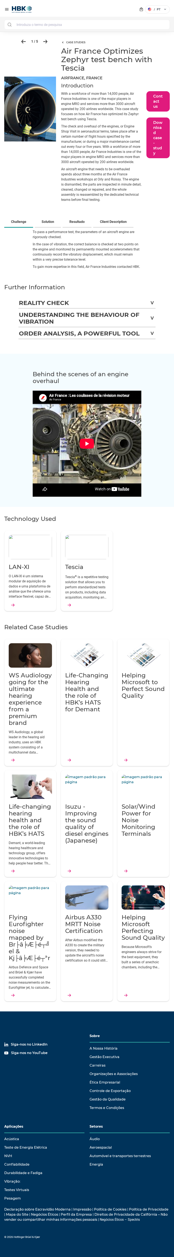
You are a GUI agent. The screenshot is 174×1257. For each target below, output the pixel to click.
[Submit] (9, 24)
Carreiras (97, 1065)
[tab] (19, 222)
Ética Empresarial (105, 1082)
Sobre (95, 1036)
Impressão (82, 1209)
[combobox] (87, 24)
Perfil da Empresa (76, 1214)
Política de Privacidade (148, 1209)
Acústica (11, 1139)
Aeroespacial (101, 1147)
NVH (8, 1156)
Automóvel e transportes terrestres (120, 1156)
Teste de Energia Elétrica (25, 1147)
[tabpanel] (87, 252)
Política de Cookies (110, 1209)
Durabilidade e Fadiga (23, 1173)
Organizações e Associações (114, 1074)
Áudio (95, 1139)
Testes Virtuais (16, 1190)
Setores (96, 1126)
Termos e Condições (107, 1108)
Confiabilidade (16, 1164)
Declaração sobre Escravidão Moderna (37, 1209)
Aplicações (13, 1126)
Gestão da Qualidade (108, 1099)
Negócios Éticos (44, 1214)
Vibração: (12, 1181)
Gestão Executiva (104, 1057)
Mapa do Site (17, 1214)
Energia (96, 1164)
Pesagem (12, 1198)
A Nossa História (104, 1048)
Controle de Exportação (110, 1091)
